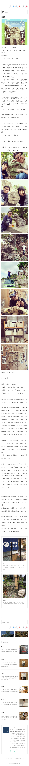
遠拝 (2, 699)
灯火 (2, 646)
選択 (2, 713)
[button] (2, 2)
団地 (2, 686)
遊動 (2, 659)
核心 (2, 673)
